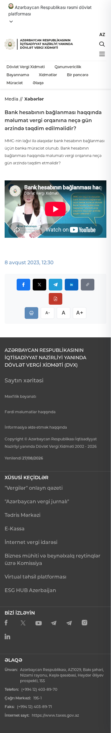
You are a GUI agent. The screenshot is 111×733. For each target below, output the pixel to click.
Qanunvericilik (68, 66)
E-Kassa (15, 529)
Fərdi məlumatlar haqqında (30, 412)
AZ (102, 34)
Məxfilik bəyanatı (20, 396)
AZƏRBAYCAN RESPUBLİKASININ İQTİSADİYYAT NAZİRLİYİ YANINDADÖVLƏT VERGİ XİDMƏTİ (46, 44)
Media (11, 99)
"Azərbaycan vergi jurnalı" (37, 501)
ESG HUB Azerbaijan (30, 590)
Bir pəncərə (77, 74)
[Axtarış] (102, 44)
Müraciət (14, 82)
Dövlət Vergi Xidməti (25, 66)
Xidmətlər (48, 74)
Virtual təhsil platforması (35, 577)
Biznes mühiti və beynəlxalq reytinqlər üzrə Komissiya (53, 559)
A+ (79, 313)
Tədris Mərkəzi (22, 515)
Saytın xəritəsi (24, 380)
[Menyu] (102, 54)
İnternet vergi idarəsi (31, 542)
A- (47, 312)
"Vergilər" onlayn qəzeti (34, 488)
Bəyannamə (17, 74)
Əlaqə (38, 82)
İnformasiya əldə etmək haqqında (36, 427)
